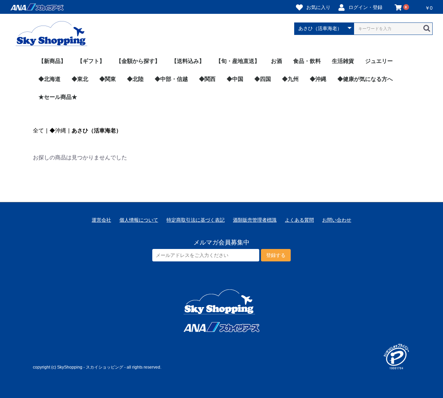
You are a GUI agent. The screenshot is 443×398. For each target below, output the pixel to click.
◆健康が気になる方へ (365, 79)
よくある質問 (299, 220)
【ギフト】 (91, 61)
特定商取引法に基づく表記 (195, 220)
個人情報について (138, 220)
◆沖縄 (318, 79)
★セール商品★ (57, 97)
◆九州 (290, 79)
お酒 (276, 61)
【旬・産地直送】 (238, 61)
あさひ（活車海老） (96, 130)
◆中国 (235, 79)
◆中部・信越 (171, 79)
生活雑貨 (343, 61)
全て (38, 130)
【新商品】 (52, 61)
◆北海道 (49, 79)
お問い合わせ (336, 220)
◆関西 (207, 79)
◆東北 (80, 79)
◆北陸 (135, 79)
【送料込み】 (188, 61)
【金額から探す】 (138, 61)
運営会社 (101, 220)
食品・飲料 (307, 61)
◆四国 (262, 79)
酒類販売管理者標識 (255, 220)
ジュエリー (379, 61)
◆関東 (107, 79)
